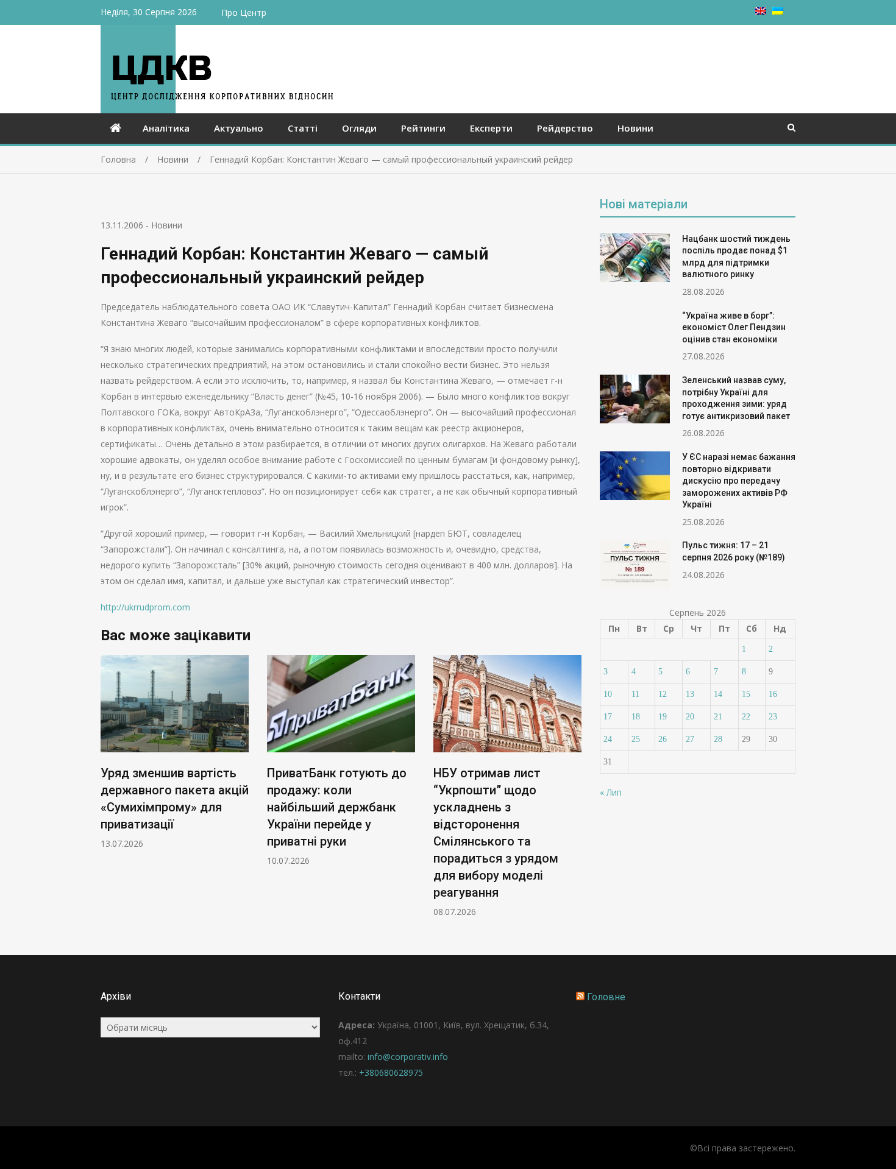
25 (635, 739)
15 (746, 694)
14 (718, 694)
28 (718, 739)
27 (690, 739)
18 (635, 716)
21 (718, 716)
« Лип (611, 792)
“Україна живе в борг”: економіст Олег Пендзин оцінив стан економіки (734, 327)
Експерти (491, 128)
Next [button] (573, 792)
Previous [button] (108, 792)
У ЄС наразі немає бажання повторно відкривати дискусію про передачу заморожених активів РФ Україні (738, 480)
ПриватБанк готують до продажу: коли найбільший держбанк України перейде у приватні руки (337, 807)
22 (746, 716)
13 (690, 694)
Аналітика (166, 128)
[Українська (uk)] (777, 11)
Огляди (359, 128)
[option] (174, 752)
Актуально (238, 128)
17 (607, 716)
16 (773, 694)
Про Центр (243, 12)
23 (773, 716)
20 (690, 716)
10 (607, 694)
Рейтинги (423, 128)
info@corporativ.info (408, 1056)
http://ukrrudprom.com (145, 607)
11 (635, 694)
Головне (606, 997)
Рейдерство (565, 128)
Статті (303, 128)
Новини (635, 128)
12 (662, 694)
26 (662, 739)
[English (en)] (760, 11)
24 (607, 739)
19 (662, 716)
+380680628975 (391, 1072)
